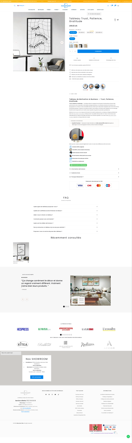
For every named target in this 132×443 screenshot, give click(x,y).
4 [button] (67, 335)
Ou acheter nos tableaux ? (107, 412)
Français (20, 5)
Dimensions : (75, 29)
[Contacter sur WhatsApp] (128, 436)
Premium (72, 38)
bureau (77, 112)
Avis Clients (79, 406)
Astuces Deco (79, 412)
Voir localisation (27, 408)
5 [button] (69, 335)
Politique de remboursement (107, 399)
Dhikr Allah (81, 298)
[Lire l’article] (23, 329)
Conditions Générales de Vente (107, 394)
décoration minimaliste (79, 114)
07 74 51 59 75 (25, 402)
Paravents (79, 410)
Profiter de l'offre (59, 1)
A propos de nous (80, 394)
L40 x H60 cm (73, 32)
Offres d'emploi (79, 399)
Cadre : (73, 42)
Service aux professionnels (107, 408)
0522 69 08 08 (25, 401)
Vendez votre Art (79, 401)
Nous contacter (107, 410)
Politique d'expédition (107, 396)
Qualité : (73, 36)
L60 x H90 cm (81, 32)
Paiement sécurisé (107, 406)
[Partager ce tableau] (117, 20)
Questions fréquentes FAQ (79, 415)
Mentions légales (107, 401)
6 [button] (71, 335)
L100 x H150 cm (99, 32)
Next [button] (61, 42)
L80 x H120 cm (90, 32)
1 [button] (64, 306)
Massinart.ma (20, 423)
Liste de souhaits (79, 403)
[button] (14, 5)
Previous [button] (16, 42)
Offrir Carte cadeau (79, 408)
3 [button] (68, 306)
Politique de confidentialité (107, 403)
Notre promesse (79, 396)
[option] (39, 41)
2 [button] (66, 306)
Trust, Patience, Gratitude (18, 261)
